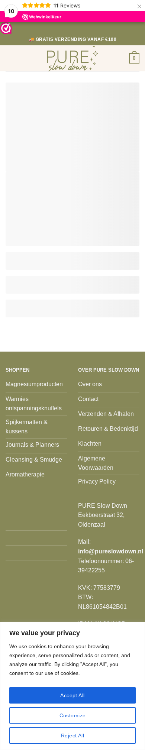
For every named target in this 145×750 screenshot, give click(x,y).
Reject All (72, 735)
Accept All (72, 695)
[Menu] (10, 58)
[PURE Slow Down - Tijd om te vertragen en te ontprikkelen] (72, 58)
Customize (72, 715)
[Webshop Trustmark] (6, 28)
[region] (72, 686)
